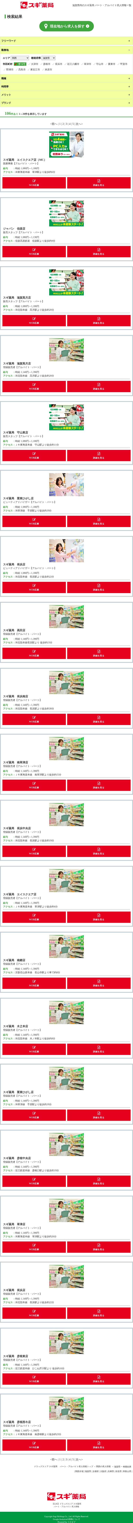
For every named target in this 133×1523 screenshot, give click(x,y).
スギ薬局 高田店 (14, 630)
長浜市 (58, 64)
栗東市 (111, 64)
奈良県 (118, 1471)
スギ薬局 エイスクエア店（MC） (25, 159)
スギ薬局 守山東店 (15, 432)
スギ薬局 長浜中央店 (17, 828)
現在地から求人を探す (67, 26)
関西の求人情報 (103, 1466)
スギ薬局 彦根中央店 (17, 1158)
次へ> (79, 123)
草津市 (87, 64)
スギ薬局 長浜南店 (15, 696)
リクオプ (71, 1522)
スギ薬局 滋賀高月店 (17, 297)
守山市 (99, 64)
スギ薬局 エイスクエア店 (19, 894)
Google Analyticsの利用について (66, 1519)
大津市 (34, 64)
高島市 (22, 69)
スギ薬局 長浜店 (14, 564)
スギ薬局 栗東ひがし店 (18, 498)
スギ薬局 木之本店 (15, 1026)
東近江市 (35, 69)
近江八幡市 (73, 64)
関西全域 (79, 1471)
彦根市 (46, 64)
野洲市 (10, 69)
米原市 (48, 69)
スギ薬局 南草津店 (15, 762)
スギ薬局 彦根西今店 (17, 1422)
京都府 (95, 1471)
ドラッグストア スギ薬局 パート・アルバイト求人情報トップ (63, 1466)
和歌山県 (127, 1471)
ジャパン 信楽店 (14, 228)
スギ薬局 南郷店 (14, 960)
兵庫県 (111, 1471)
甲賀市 (123, 64)
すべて (21, 64)
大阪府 (103, 1471)
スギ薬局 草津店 (14, 1224)
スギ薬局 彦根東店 (15, 1356)
